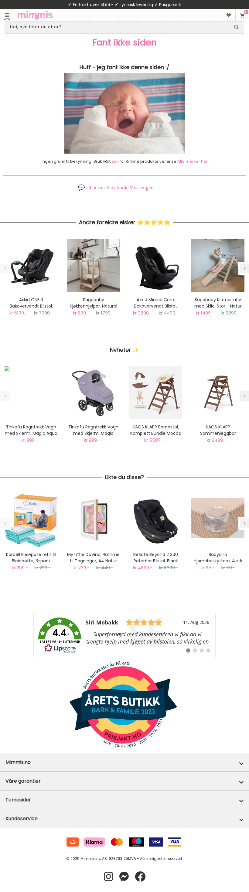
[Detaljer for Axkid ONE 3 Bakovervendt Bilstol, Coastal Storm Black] (31, 265)
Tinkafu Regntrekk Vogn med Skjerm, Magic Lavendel (93, 430)
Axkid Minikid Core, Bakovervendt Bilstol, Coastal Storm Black (155, 303)
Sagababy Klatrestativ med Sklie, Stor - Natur (218, 303)
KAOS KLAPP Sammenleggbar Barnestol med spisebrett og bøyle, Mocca (218, 430)
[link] (124, 635)
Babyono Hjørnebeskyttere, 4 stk (218, 557)
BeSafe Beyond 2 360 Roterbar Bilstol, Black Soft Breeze (155, 557)
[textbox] (119, 27)
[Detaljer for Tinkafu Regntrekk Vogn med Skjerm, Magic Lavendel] (93, 392)
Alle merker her (192, 161)
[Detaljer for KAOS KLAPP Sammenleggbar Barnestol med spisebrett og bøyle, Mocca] (217, 392)
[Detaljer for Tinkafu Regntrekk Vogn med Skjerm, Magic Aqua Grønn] (31, 392)
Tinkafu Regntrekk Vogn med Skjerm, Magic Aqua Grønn (31, 430)
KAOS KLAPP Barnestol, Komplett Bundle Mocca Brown (155, 430)
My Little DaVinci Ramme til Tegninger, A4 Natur (93, 557)
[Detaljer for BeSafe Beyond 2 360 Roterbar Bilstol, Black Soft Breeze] (155, 520)
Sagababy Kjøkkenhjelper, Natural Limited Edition (93, 303)
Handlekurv (242, 15)
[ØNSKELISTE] (228, 15)
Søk (115, 161)
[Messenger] (124, 877)
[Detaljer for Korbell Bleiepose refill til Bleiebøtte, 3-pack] (31, 520)
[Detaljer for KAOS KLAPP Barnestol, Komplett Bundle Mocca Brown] (155, 392)
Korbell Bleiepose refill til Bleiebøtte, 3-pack (31, 557)
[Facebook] (140, 877)
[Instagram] (108, 877)
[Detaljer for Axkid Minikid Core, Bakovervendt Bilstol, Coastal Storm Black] (155, 265)
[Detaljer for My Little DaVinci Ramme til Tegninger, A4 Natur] (93, 520)
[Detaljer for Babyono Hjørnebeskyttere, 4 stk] (217, 520)
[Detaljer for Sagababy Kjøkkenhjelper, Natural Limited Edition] (93, 265)
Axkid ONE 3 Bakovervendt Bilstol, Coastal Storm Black (31, 303)
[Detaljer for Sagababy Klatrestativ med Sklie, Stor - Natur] (217, 265)
